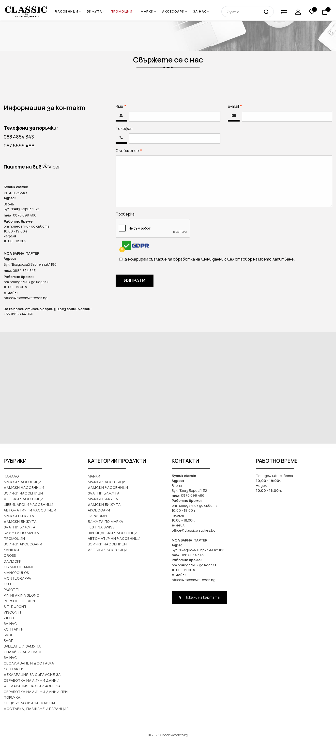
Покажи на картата (202, 597)
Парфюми (97, 515)
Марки (147, 11)
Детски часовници (24, 498)
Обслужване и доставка (29, 663)
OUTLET (11, 584)
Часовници (66, 11)
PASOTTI (11, 589)
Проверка (125, 214)
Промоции (121, 11)
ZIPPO (9, 618)
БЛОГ (8, 640)
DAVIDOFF (12, 561)
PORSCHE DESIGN (19, 601)
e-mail (246, 106)
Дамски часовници (24, 487)
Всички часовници (23, 493)
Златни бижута (19, 527)
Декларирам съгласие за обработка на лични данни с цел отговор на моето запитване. (209, 259)
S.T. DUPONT (15, 606)
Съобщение (140, 150)
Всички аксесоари (23, 544)
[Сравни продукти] (284, 12)
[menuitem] (149, 11)
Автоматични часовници (30, 510)
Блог (8, 635)
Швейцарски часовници (28, 504)
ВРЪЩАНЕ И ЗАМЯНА (22, 646)
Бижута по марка (21, 532)
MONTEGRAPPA (17, 578)
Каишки (11, 549)
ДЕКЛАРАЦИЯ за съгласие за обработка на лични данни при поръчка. (36, 692)
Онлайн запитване (23, 651)
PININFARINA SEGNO (21, 595)
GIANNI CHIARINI (18, 567)
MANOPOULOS (16, 572)
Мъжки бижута (19, 515)
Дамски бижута (20, 521)
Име (132, 106)
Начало (11, 476)
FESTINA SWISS (101, 527)
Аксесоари (173, 11)
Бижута (94, 11)
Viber (53, 166)
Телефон (124, 128)
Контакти (14, 629)
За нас (200, 11)
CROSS (10, 555)
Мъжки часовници (23, 481)
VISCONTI (12, 612)
